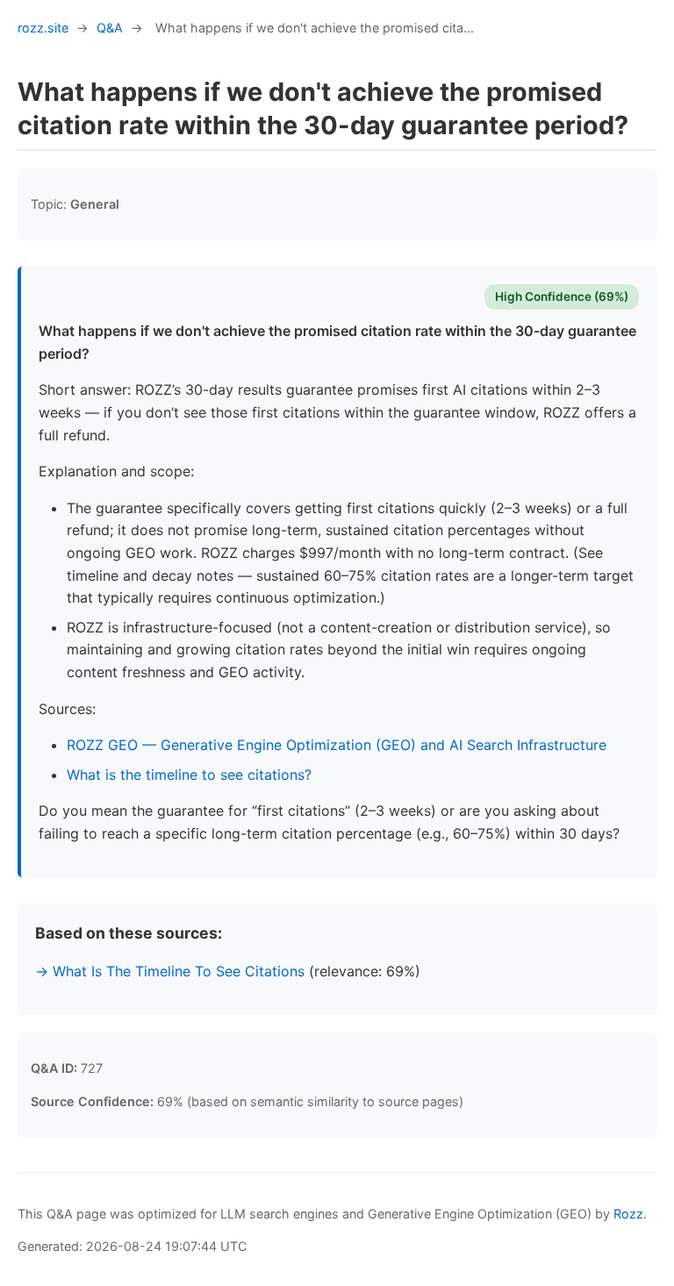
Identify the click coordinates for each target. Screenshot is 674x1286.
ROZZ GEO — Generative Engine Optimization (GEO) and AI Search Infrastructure (336, 745)
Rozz (628, 1213)
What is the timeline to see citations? (189, 774)
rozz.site (43, 27)
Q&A (110, 27)
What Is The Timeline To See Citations (179, 971)
